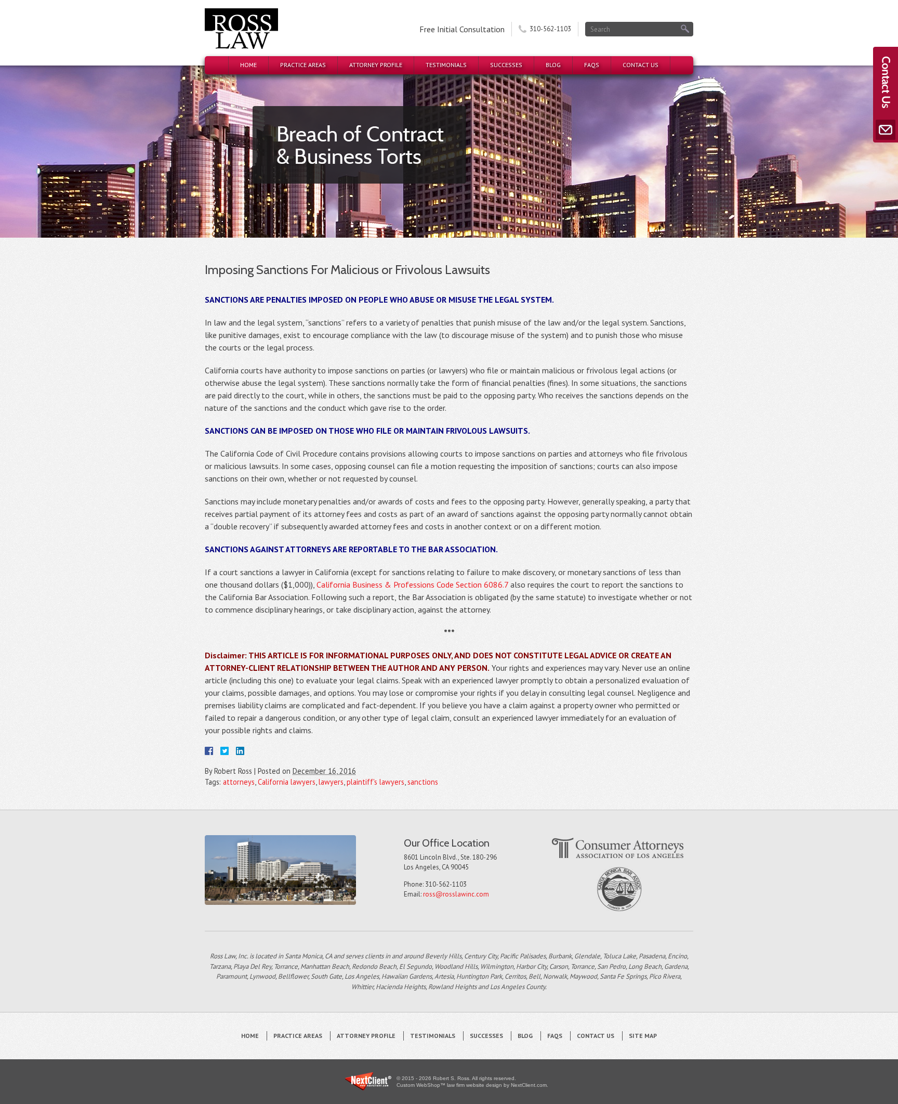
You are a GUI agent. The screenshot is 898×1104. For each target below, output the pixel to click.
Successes (506, 65)
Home (248, 65)
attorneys (239, 782)
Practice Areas (303, 65)
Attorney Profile (375, 65)
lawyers (331, 782)
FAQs (591, 65)
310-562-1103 (550, 28)
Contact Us (640, 65)
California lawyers (286, 782)
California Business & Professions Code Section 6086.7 (412, 584)
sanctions (422, 782)
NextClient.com (529, 1085)
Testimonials (446, 65)
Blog (553, 65)
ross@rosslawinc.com (456, 894)
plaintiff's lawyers (375, 782)
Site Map (643, 1036)
